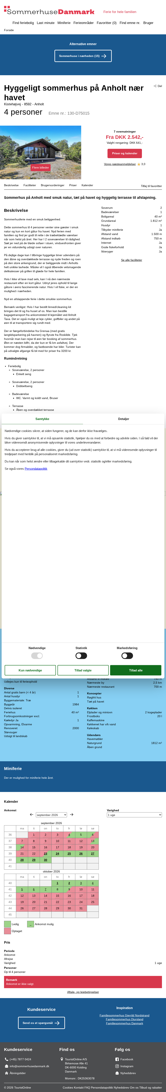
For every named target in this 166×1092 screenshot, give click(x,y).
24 (57, 853)
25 (69, 853)
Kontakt (79, 1087)
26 (81, 853)
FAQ (87, 1087)
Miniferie (63, 23)
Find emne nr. (130, 23)
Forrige (31, 814)
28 (22, 859)
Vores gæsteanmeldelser (120, 164)
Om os (134, 1087)
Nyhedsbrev (121, 1087)
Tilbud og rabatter (150, 1087)
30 (45, 859)
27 (92, 853)
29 (33, 859)
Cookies (68, 1087)
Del (160, 86)
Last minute (45, 23)
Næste (71, 814)
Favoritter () (107, 23)
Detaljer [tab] (123, 419)
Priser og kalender (124, 153)
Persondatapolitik (102, 1087)
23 (45, 853)
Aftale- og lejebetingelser (83, 992)
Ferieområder (83, 23)
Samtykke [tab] (42, 419)
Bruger (148, 23)
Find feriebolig (23, 23)
